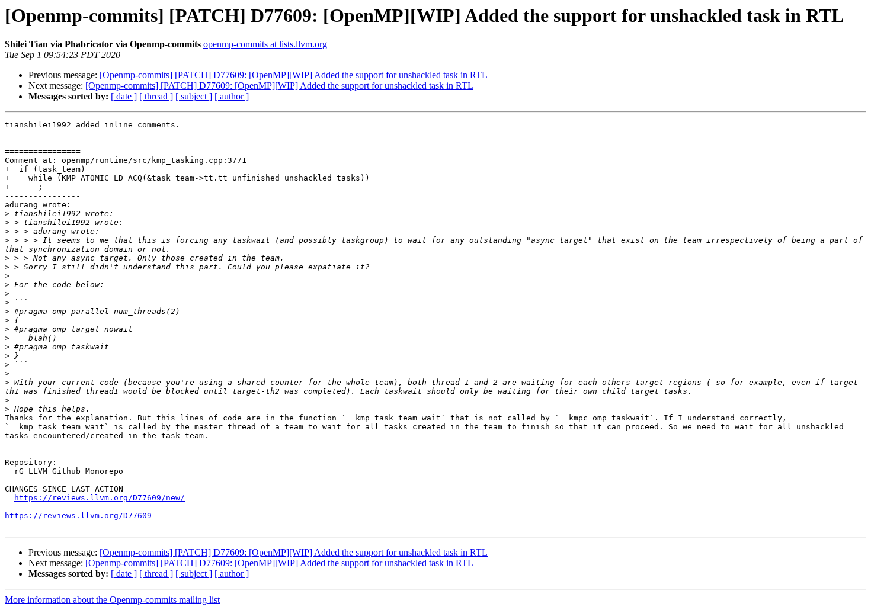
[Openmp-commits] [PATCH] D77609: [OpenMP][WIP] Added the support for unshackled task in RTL (294, 75)
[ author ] (231, 96)
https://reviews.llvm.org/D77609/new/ (99, 497)
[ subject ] (193, 96)
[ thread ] (156, 96)
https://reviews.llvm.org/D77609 (78, 515)
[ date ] (124, 96)
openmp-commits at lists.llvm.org (265, 44)
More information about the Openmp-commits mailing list (112, 600)
